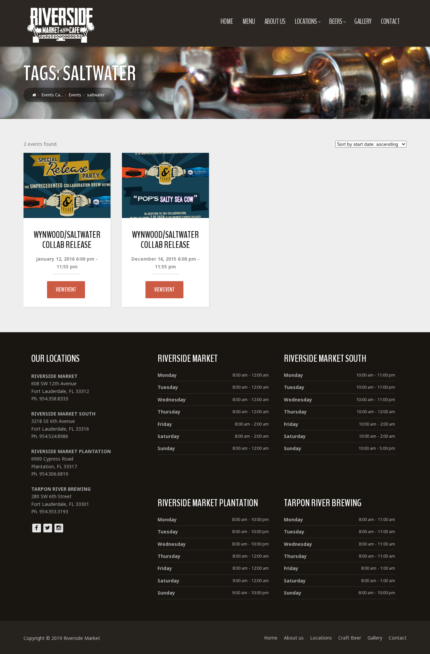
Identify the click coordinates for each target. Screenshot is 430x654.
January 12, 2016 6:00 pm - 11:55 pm (67, 262)
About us (275, 21)
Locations (306, 21)
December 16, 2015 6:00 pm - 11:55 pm (165, 262)
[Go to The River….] (34, 95)
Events (75, 95)
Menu (249, 21)
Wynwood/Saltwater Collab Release (67, 240)
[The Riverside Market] (60, 23)
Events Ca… (52, 95)
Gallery (363, 21)
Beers (335, 21)
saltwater (96, 95)
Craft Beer (349, 638)
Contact (390, 21)
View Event (66, 290)
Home (227, 21)
